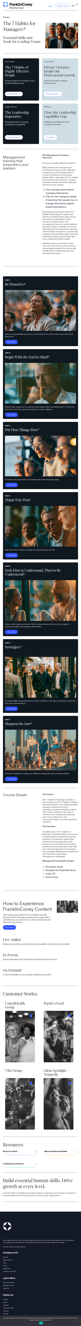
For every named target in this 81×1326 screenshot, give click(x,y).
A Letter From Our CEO (9, 1271)
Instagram (6, 1311)
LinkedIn (5, 1299)
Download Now (13, 94)
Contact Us (6, 1288)
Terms (4, 1263)
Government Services (9, 1282)
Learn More (50, 137)
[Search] (77, 4)
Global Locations (7, 1260)
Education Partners (8, 1285)
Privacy (5, 1265)
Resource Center (10, 1151)
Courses (6, 17)
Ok (41, 1323)
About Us (5, 1257)
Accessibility (6, 1268)
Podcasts (5, 1313)
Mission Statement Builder (55, 1151)
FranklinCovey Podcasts (13, 1164)
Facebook (6, 1305)
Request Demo (63, 6)
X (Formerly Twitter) (8, 1308)
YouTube (5, 1302)
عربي (50, 5)
